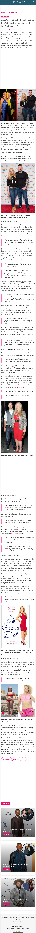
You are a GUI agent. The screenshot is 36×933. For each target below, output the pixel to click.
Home (3, 13)
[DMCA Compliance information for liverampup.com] (18, 932)
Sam (24, 759)
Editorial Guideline (30, 917)
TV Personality (6, 759)
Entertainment (12, 13)
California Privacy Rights (11, 920)
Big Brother (16, 759)
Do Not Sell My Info (18, 922)
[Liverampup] (18, 2)
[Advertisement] (18, 69)
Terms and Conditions (8, 917)
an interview (7, 225)
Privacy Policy (20, 917)
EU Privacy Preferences (26, 920)
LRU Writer (6, 29)
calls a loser (14, 534)
